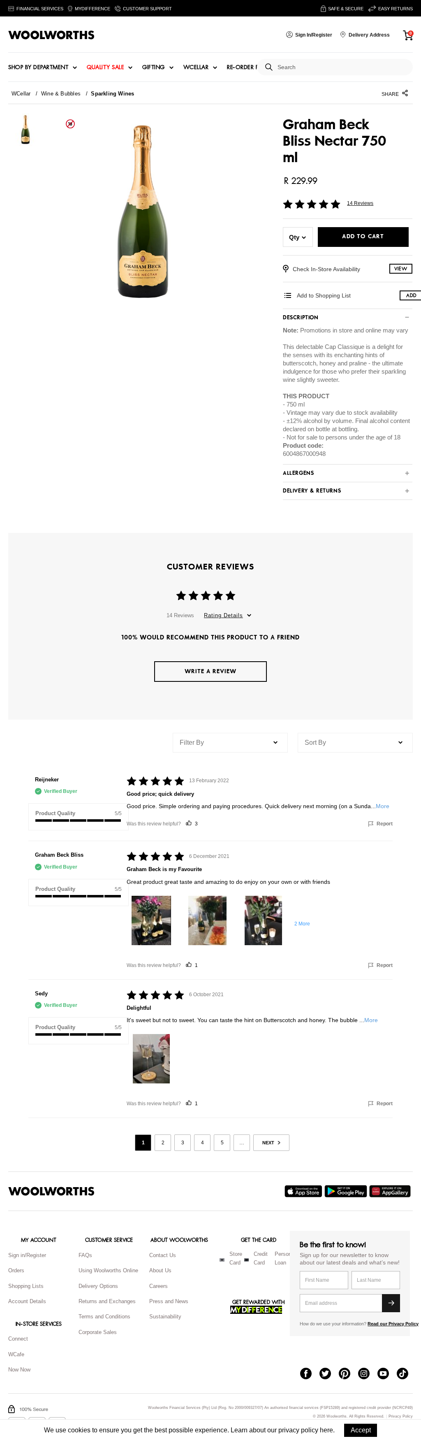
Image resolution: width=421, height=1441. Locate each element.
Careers (158, 1286)
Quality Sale (105, 67)
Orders (16, 1270)
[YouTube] (387, 1374)
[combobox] (342, 67)
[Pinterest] (348, 1374)
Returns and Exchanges (107, 1301)
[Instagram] (367, 1374)
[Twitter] (329, 1374)
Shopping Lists (26, 1286)
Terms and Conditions (104, 1316)
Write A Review (210, 671)
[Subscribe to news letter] (391, 1303)
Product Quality (55, 813)
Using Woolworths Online (108, 1270)
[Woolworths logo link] (51, 35)
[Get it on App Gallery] (391, 1191)
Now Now (19, 1370)
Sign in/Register (27, 1255)
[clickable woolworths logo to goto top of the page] (51, 1191)
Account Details (27, 1301)
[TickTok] (406, 1374)
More (382, 806)
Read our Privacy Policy (393, 1323)
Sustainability (165, 1316)
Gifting (153, 67)
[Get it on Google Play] (346, 1191)
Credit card (261, 1258)
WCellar (196, 67)
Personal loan (285, 1258)
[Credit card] (246, 1260)
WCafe (16, 1354)
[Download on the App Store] (304, 1191)
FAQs (85, 1255)
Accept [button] (361, 1430)
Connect (18, 1339)
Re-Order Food (250, 67)
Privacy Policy (401, 1416)
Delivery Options (98, 1286)
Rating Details (223, 615)
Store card (235, 1258)
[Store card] (222, 1260)
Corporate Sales (98, 1332)
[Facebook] (309, 1374)
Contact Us (162, 1255)
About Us (160, 1270)
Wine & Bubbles (61, 94)
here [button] (326, 1430)
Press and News (168, 1301)
